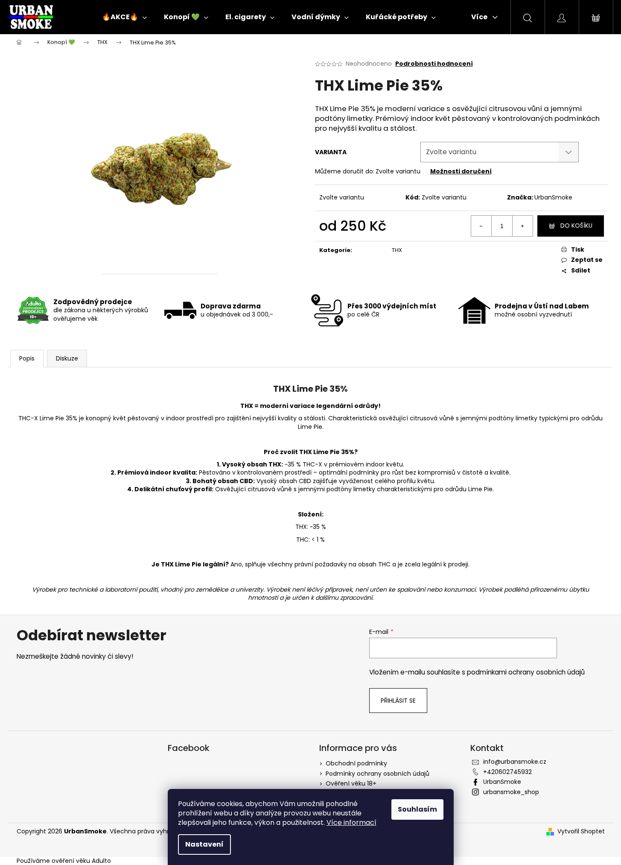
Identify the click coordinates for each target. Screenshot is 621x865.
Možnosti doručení (461, 171)
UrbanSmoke (553, 197)
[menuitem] (124, 17)
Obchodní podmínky (356, 763)
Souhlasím (417, 809)
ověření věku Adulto (81, 860)
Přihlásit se (398, 700)
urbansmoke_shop (511, 792)
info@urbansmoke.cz (514, 761)
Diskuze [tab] (67, 358)
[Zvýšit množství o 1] (522, 226)
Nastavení (204, 844)
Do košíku (576, 225)
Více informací (351, 822)
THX (397, 250)
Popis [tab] (27, 358)
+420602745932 (507, 772)
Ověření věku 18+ (351, 783)
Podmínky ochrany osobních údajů (377, 773)
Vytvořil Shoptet (581, 831)
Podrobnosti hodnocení (434, 64)
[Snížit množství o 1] (481, 226)
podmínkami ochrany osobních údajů (526, 672)
